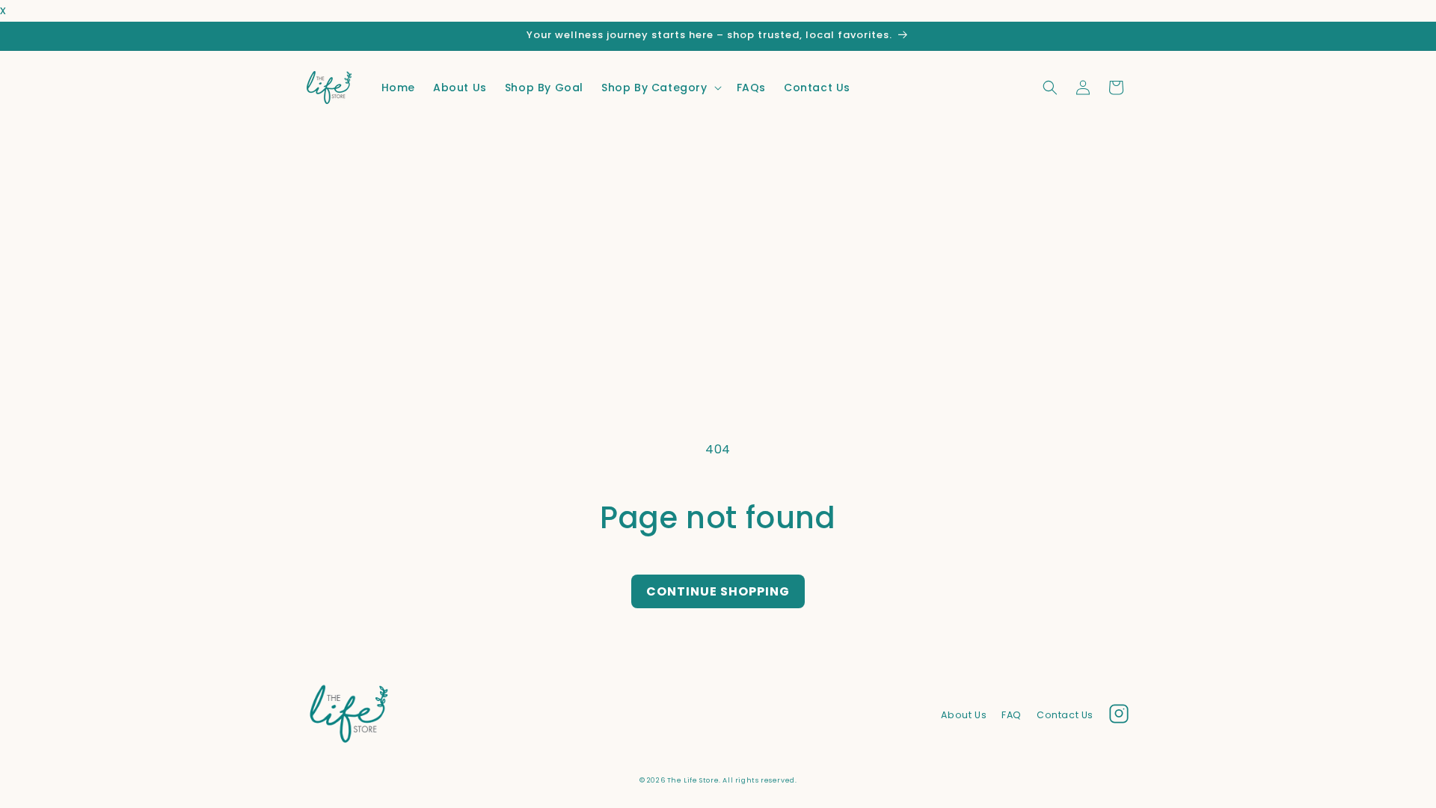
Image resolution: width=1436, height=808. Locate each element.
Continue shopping (718, 591)
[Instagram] (1118, 717)
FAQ (1011, 714)
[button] (660, 87)
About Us (964, 714)
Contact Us (1065, 714)
